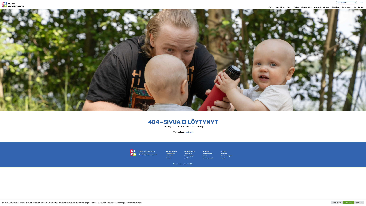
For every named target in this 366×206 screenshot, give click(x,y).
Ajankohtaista (279, 7)
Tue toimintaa (346, 7)
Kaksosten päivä (207, 153)
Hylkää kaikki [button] (358, 203)
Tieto (288, 7)
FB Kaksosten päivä (226, 156)
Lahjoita (205, 156)
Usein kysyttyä (188, 156)
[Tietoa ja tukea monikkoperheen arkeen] (13, 5)
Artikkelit (187, 158)
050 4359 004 (143, 153)
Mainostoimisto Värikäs (186, 164)
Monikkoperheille (171, 151)
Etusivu (270, 7)
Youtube (223, 158)
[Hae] (355, 2)
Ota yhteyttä (358, 7)
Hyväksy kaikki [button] (348, 203)
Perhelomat (206, 151)
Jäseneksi (317, 7)
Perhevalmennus (189, 151)
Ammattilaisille (170, 153)
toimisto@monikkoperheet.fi (148, 155)
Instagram (224, 153)
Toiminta (296, 7)
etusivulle (188, 132)
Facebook (223, 151)
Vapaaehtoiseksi (208, 158)
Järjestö (326, 7)
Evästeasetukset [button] (336, 203)
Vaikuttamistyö (306, 7)
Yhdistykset (335, 7)
